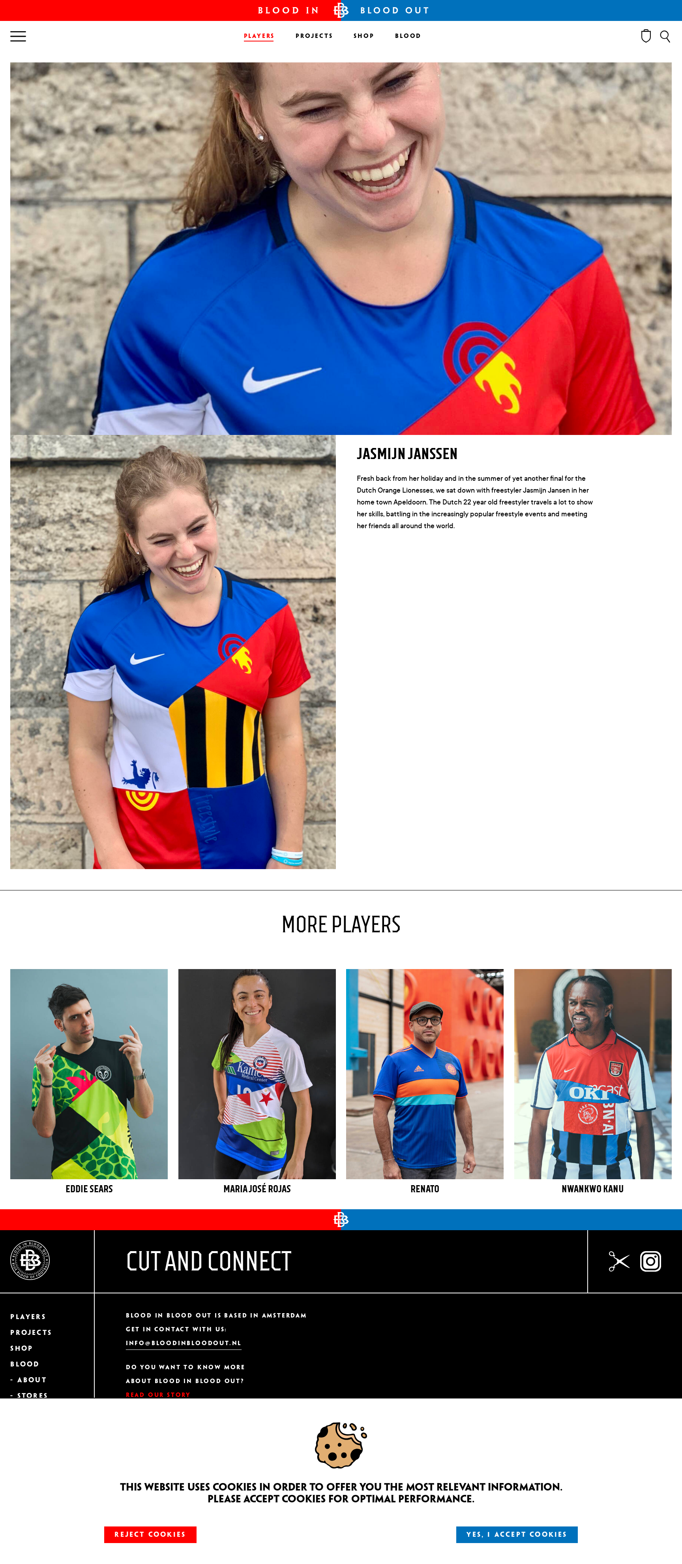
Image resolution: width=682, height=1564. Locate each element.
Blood (408, 36)
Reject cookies (150, 1535)
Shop (364, 36)
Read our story (158, 1395)
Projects (314, 36)
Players (259, 36)
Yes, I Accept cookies (517, 1535)
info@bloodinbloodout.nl (184, 1343)
